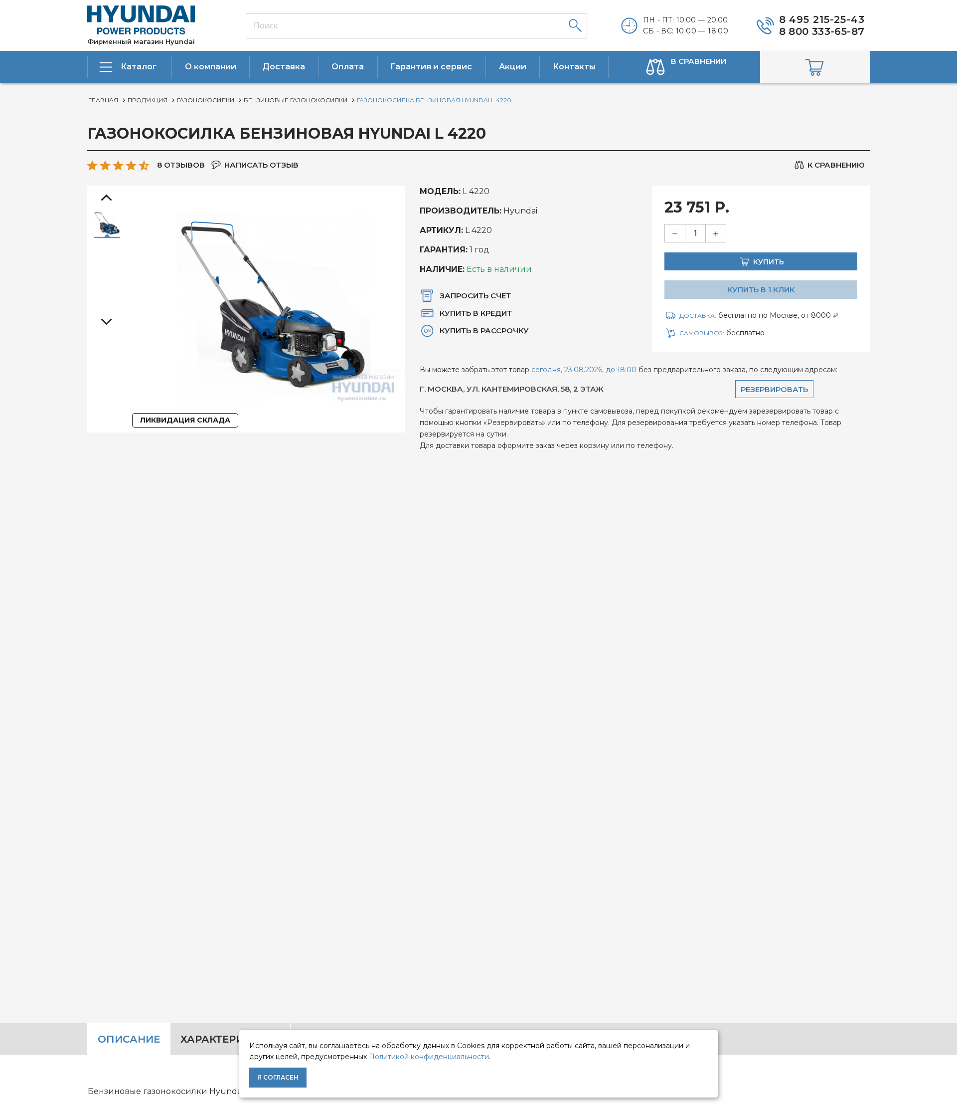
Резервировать (774, 389)
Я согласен (278, 1077)
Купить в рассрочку (484, 330)
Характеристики (230, 1039)
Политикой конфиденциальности (429, 1056)
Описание (129, 1039)
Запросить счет (475, 295)
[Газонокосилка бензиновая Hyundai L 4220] (107, 224)
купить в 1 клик (761, 289)
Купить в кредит (476, 313)
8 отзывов (181, 165)
